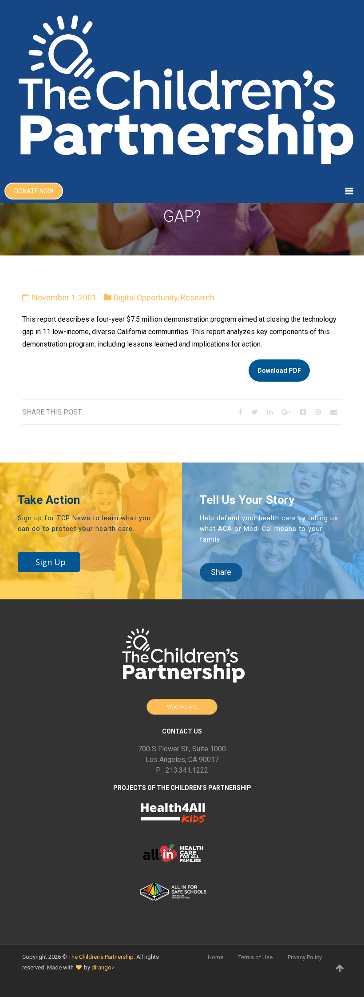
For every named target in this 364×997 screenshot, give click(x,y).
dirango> (103, 967)
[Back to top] (339, 968)
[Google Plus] (286, 412)
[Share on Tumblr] (303, 412)
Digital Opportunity (146, 297)
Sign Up (51, 562)
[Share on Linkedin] (269, 412)
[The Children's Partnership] (182, 89)
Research (197, 297)
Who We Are (182, 706)
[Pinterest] (318, 412)
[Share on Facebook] (240, 412)
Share (221, 572)
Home (215, 957)
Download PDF (279, 370)
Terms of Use (255, 957)
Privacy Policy (305, 957)
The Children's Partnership (101, 956)
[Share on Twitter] (254, 412)
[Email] (334, 412)
